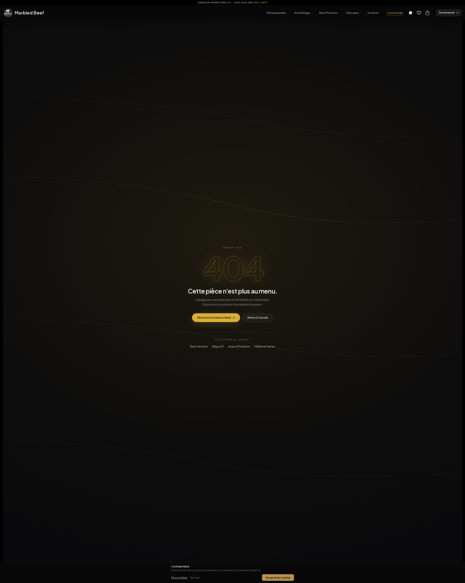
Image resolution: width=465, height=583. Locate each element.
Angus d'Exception (239, 346)
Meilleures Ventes (265, 346)
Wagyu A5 (218, 346)
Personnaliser (179, 577)
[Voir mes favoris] (419, 13)
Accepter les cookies (278, 577)
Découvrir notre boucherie (214, 317)
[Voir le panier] (427, 13)
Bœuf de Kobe (199, 346)
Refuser (195, 577)
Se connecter (447, 12)
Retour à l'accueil (258, 317)
